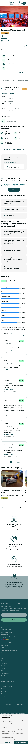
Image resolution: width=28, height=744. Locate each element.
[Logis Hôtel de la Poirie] (12, 478)
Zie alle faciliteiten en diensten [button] (14, 149)
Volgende (17, 462)
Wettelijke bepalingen (5, 683)
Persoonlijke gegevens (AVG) (7, 686)
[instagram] (18, 704)
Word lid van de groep (5, 665)
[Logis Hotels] (11, 3)
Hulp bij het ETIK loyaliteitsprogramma (9, 650)
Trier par (6, 333)
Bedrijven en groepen (5, 670)
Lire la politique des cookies (7, 737)
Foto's (2, 698)
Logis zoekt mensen (5, 673)
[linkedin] (22, 704)
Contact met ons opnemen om (7, 652)
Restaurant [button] (5, 81)
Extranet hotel (4, 663)
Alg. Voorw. (3, 691)
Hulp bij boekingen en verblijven (7, 647)
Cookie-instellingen (5, 688)
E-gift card (3, 668)
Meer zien (21, 72)
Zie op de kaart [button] (4, 38)
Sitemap (3, 696)
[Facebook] (14, 704)
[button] (2, 3)
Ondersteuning (4, 693)
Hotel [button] (13, 81)
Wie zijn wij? (3, 660)
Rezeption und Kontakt (12, 209)
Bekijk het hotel (14, 190)
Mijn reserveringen (5, 645)
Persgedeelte (4, 675)
